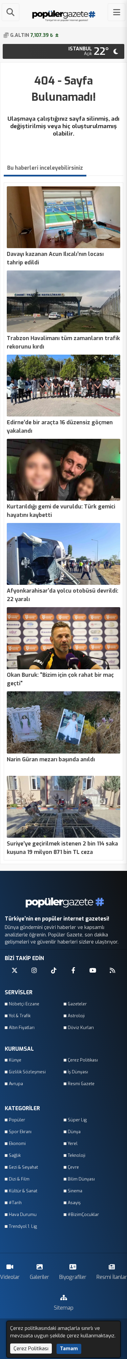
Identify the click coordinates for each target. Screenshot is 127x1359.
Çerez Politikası (83, 1060)
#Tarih (15, 1203)
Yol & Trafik (19, 1016)
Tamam (69, 1348)
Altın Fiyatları (22, 1027)
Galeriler (39, 1277)
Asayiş (74, 1203)
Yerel (73, 1143)
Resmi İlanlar (112, 1277)
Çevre (73, 1167)
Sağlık (15, 1155)
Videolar (10, 1277)
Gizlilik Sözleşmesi (27, 1072)
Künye (15, 1060)
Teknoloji (76, 1155)
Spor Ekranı (20, 1132)
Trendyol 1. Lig (23, 1226)
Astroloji (76, 1016)
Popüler (17, 1120)
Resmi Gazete (81, 1084)
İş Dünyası (78, 1072)
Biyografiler (72, 1277)
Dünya (74, 1132)
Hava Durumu (23, 1214)
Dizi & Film (19, 1179)
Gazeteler (77, 1004)
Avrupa (16, 1084)
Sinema (75, 1191)
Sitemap (63, 1307)
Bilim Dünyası (81, 1179)
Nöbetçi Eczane (24, 1004)
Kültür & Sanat (23, 1191)
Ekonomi (17, 1143)
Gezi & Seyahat (23, 1167)
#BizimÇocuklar (83, 1214)
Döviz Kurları (81, 1027)
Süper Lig (77, 1120)
